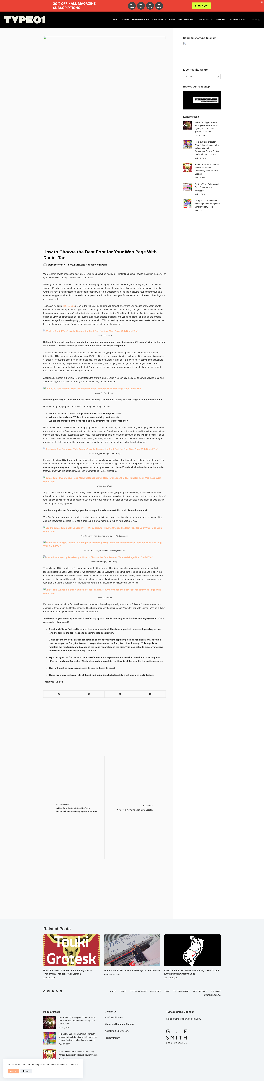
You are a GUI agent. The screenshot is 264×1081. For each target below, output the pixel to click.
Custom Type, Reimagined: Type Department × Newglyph (207, 187)
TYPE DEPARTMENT (186, 20)
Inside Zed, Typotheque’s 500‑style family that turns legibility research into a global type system (77, 1020)
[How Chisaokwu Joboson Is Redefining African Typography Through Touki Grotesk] (187, 167)
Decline (26, 1071)
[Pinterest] (120, 694)
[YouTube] (61, 991)
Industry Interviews (97, 265)
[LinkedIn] (150, 694)
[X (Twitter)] (89, 694)
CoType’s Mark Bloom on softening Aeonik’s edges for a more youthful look (207, 203)
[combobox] (199, 76)
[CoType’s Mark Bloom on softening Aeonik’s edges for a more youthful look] (187, 203)
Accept (13, 1071)
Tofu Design (69, 306)
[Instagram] (53, 991)
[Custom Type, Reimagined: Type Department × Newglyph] (187, 187)
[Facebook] (58, 694)
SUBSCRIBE (221, 20)
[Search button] (217, 76)
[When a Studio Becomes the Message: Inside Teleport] (132, 950)
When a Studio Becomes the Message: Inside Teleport (132, 970)
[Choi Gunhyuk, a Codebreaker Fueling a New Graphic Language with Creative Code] (192, 950)
